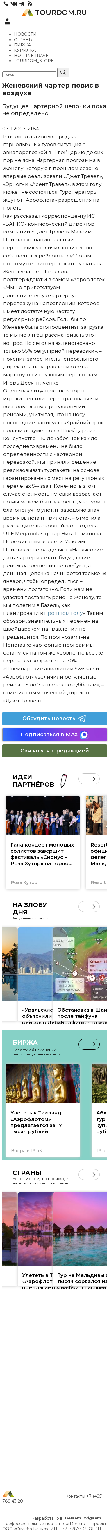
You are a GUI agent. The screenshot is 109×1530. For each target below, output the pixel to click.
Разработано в (66, 1518)
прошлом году (63, 613)
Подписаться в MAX (49, 734)
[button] (84, 779)
